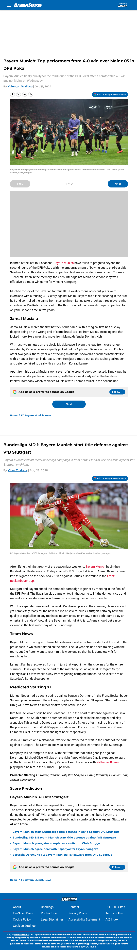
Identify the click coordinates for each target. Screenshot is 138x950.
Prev (20, 184)
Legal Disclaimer (52, 919)
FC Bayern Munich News (36, 415)
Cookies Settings (24, 925)
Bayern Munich (64, 263)
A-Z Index (112, 919)
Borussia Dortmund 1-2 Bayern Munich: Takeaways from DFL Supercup (62, 854)
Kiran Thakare (17, 470)
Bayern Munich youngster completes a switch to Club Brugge (56, 843)
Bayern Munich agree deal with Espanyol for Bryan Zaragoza (55, 849)
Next (118, 184)
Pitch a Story (49, 913)
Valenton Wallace (20, 86)
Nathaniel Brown (107, 762)
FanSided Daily (23, 913)
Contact (73, 907)
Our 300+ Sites (115, 907)
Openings (47, 907)
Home (14, 415)
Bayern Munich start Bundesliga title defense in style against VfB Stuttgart (65, 831)
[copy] (30, 94)
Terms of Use (114, 913)
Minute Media (21, 934)
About (17, 907)
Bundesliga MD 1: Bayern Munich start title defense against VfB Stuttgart (64, 837)
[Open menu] (9, 5)
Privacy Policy (77, 913)
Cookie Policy (22, 919)
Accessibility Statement (84, 919)
